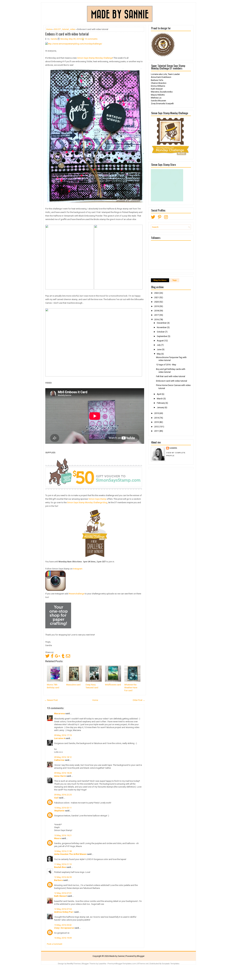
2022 (156, 293)
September (162, 336)
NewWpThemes (74, 964)
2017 (156, 315)
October (161, 332)
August (160, 340)
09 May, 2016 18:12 (63, 757)
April (159, 394)
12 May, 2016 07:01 (63, 893)
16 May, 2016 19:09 (63, 938)
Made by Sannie (116, 956)
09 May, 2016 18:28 (63, 773)
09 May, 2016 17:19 (63, 735)
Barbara (58, 880)
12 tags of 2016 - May (166, 364)
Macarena (59, 713)
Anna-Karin (60, 776)
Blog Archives (160, 280)
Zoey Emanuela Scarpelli (162, 103)
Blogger (140, 956)
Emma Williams (158, 86)
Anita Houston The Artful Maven (70, 854)
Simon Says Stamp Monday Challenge (95, 58)
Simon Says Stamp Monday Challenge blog (87, 502)
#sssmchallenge (76, 593)
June (159, 349)
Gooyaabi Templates (170, 964)
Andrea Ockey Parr (64, 912)
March (160, 398)
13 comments (91, 39)
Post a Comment (54, 944)
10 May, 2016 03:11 (63, 808)
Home (49, 29)
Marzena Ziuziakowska (162, 92)
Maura (57, 838)
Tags (174, 280)
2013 (156, 422)
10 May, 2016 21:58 (63, 851)
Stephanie (59, 810)
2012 (156, 426)
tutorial (65, 29)
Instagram (77, 568)
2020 (156, 302)
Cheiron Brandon (158, 83)
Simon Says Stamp (97, 499)
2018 (156, 310)
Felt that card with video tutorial (170, 376)
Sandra (173, 448)
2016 (156, 319)
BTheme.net (143, 964)
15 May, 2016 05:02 (63, 925)
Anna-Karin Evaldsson (161, 77)
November (162, 327)
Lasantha (102, 964)
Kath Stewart (60, 896)
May (159, 354)
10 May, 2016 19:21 (63, 835)
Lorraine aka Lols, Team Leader (165, 74)
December (162, 323)
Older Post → (139, 700)
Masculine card (73, 684)
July (159, 345)
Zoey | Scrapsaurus (64, 928)
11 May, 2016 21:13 (63, 864)
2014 (156, 418)
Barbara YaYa (157, 80)
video (72, 29)
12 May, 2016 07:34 (63, 909)
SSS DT (57, 29)
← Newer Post (51, 700)
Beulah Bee (60, 867)
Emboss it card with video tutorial (67, 34)
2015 (156, 413)
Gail (56, 798)
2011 (156, 431)
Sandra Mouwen (158, 100)
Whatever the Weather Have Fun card (130, 687)
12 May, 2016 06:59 (63, 877)
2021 (156, 297)
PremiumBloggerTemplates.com (122, 964)
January (161, 407)
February (161, 403)
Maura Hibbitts (158, 95)
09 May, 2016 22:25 (63, 794)
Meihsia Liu (156, 97)
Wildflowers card (113, 684)
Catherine (59, 760)
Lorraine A (59, 738)
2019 (156, 306)
